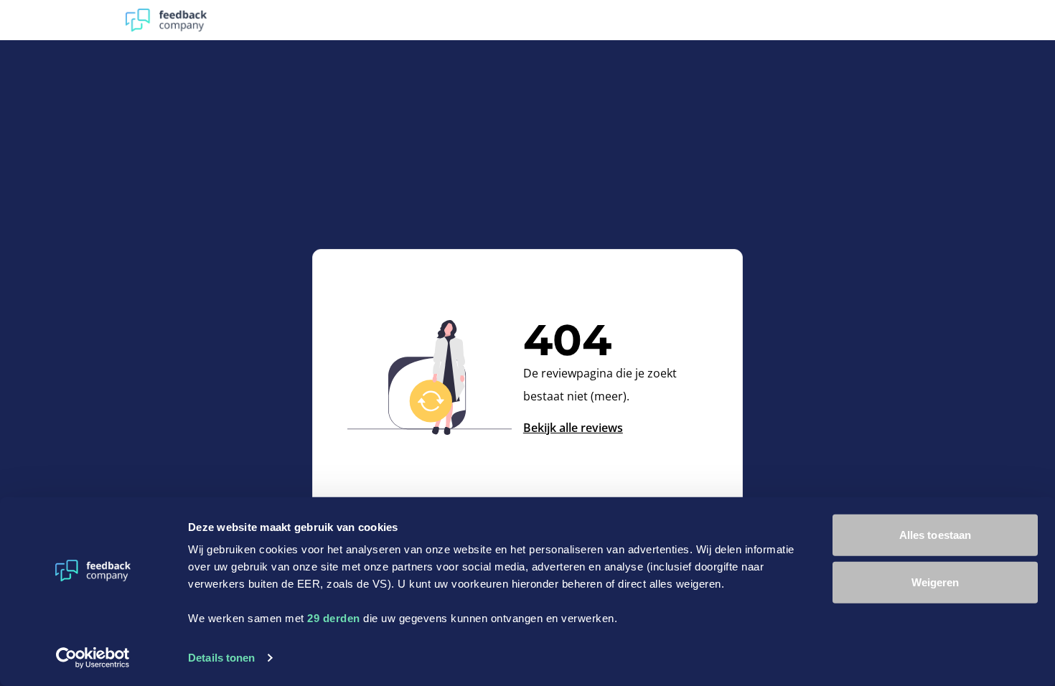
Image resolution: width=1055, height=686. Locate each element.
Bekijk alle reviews (573, 428)
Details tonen (221, 658)
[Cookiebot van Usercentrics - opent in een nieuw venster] (93, 658)
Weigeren (935, 581)
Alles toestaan (935, 535)
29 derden (333, 618)
